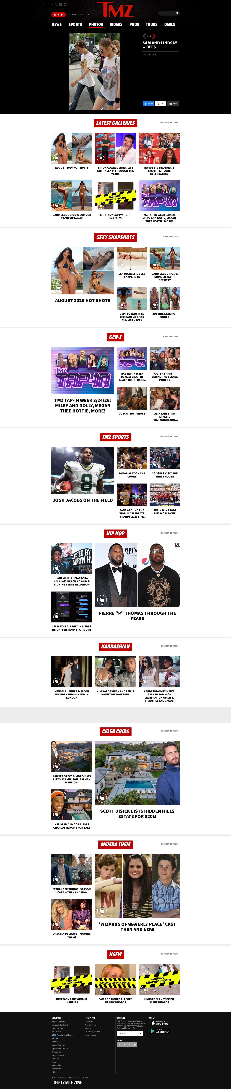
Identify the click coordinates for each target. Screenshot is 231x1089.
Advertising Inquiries (92, 1032)
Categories (56, 1052)
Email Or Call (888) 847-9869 (78, 15)
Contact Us (89, 1022)
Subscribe (140, 1033)
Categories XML (58, 1055)
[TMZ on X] (56, 4)
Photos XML (57, 1069)
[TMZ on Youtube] (60, 4)
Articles (55, 1038)
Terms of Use (57, 1028)
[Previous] (144, 36)
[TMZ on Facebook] (53, 4)
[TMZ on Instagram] (65, 4)
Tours (151, 25)
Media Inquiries (90, 1035)
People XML (56, 1065)
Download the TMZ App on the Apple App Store (160, 1023)
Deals (169, 25)
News (57, 25)
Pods (134, 25)
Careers (88, 1028)
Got (58, 14)
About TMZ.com (58, 1022)
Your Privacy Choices (65, 1035)
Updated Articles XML (60, 1049)
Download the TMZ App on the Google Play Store (160, 1031)
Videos (116, 25)
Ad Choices (56, 1032)
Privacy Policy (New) (60, 1025)
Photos (96, 25)
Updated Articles (58, 1045)
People (55, 1062)
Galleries (55, 1059)
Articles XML (57, 1042)
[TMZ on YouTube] (129, 1044)
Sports (75, 25)
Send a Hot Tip (90, 1025)
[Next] (154, 36)
